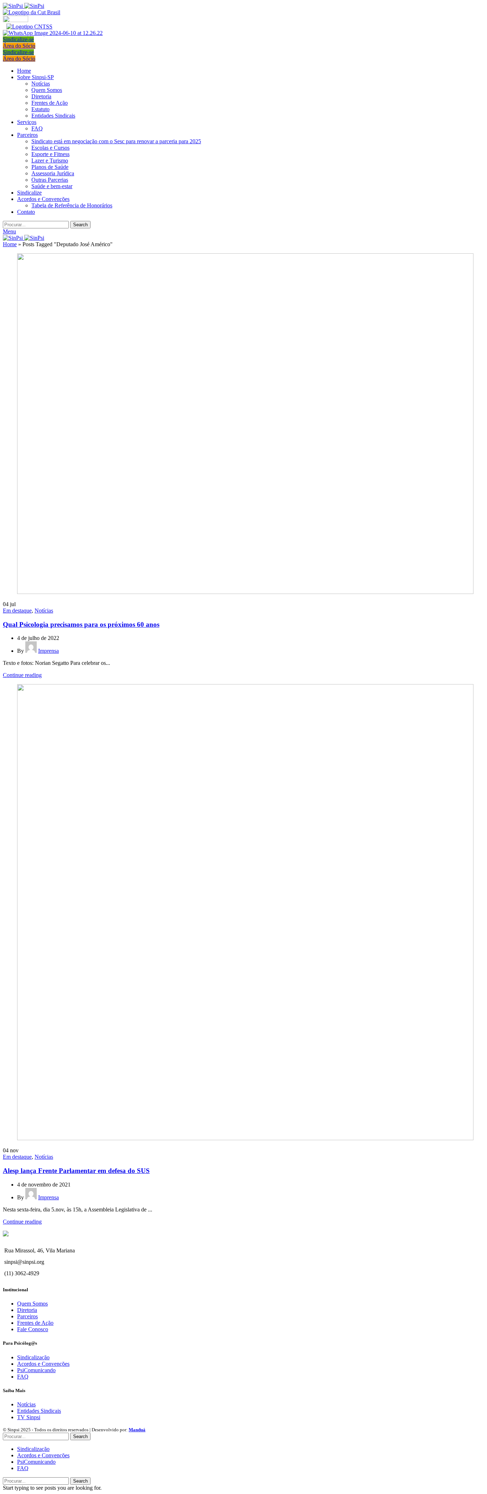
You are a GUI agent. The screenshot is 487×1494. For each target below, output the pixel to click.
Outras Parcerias (49, 180)
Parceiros (27, 1316)
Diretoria (41, 96)
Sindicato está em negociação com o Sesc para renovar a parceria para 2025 (116, 141)
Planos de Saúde (49, 167)
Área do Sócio (19, 46)
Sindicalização (33, 1357)
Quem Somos (46, 90)
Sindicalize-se (18, 39)
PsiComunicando (36, 1370)
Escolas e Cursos (50, 148)
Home (10, 244)
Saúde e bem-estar (51, 186)
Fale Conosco (32, 1329)
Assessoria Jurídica (52, 173)
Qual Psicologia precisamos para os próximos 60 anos (81, 624)
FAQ (37, 128)
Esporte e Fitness (50, 154)
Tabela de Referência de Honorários (71, 205)
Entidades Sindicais (53, 116)
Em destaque (17, 611)
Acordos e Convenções (43, 1364)
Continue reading (22, 675)
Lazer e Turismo (49, 160)
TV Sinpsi (28, 1417)
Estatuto (40, 109)
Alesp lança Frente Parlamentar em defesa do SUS (76, 1170)
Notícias (40, 84)
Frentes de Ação (49, 103)
